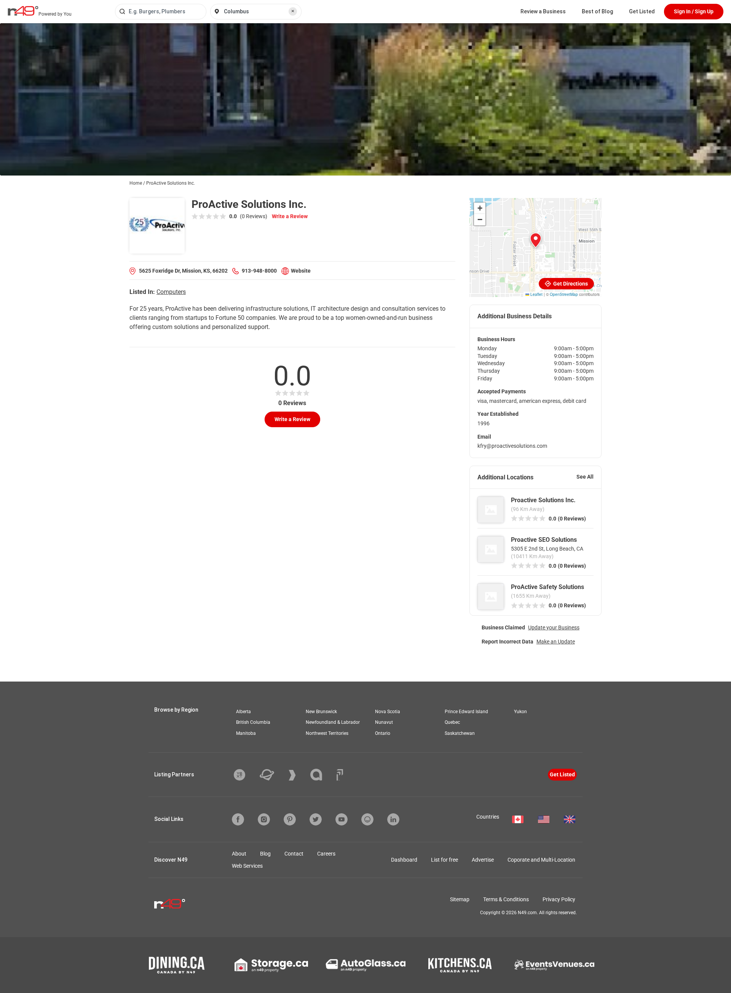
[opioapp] (367, 819)
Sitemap (459, 899)
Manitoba (246, 733)
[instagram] (263, 819)
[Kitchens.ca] (460, 965)
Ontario (382, 733)
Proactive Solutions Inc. (543, 500)
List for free (444, 860)
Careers (326, 854)
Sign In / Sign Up (693, 11)
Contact (293, 854)
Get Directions (570, 284)
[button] (535, 240)
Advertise (483, 860)
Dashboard (404, 860)
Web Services (247, 866)
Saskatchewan (460, 733)
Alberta (243, 711)
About (239, 854)
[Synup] (298, 775)
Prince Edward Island (466, 711)
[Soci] (340, 775)
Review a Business (543, 11)
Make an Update (555, 642)
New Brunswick (321, 711)
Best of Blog (597, 11)
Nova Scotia (387, 711)
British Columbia (253, 722)
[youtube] (341, 819)
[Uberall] (272, 775)
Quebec (452, 722)
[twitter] (315, 819)
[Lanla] (322, 774)
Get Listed (642, 11)
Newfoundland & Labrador (333, 722)
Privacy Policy (559, 899)
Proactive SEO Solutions (544, 539)
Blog (265, 854)
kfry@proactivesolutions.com (512, 446)
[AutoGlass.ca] (365, 965)
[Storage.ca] (271, 965)
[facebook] (238, 819)
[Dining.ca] (176, 965)
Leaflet (536, 294)
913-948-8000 (259, 271)
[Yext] (245, 775)
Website (301, 271)
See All (585, 477)
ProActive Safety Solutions (547, 587)
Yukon (520, 711)
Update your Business (553, 627)
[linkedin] (393, 819)
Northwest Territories (327, 733)
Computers (171, 291)
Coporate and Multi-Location (541, 860)
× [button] (292, 11)
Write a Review (290, 216)
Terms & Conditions (506, 899)
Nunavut (384, 722)
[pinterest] (289, 819)
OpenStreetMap (564, 294)
